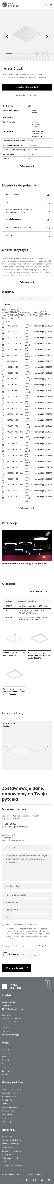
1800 (13, 326)
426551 (51, 379)
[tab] (9, 53)
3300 (13, 420)
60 (17, 326)
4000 (9, 332)
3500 (13, 444)
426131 (51, 367)
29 (3, 468)
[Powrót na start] (11, 4)
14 (3, 327)
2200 (13, 349)
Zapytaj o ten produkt (27, 87)
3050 (13, 408)
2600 (13, 367)
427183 (51, 485)
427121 (51, 455)
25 (3, 398)
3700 (13, 479)
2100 (13, 338)
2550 (13, 361)
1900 (13, 332)
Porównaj (28, 298)
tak (21, 402)
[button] (46, 4)
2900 (13, 373)
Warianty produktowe (27, 95)
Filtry (7, 305)
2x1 (30, 326)
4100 (13, 491)
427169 (51, 414)
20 (3, 362)
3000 (9, 326)
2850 (13, 396)
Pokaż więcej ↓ (27, 166)
